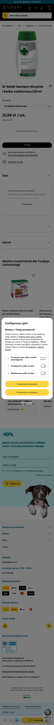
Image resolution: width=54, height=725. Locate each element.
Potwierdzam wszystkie (27, 384)
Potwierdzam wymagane (27, 392)
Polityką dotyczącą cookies (30, 337)
